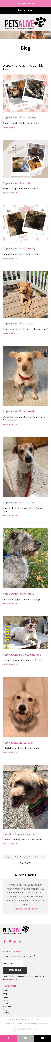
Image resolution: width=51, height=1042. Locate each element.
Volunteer (7, 1006)
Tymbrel (44, 1024)
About (5, 990)
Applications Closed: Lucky (18, 502)
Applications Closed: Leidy (18, 742)
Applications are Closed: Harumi (22, 654)
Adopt (5, 993)
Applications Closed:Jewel (18, 411)
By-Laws (11, 1019)
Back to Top (38, 1019)
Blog (5, 1009)
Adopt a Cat (26, 10)
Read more (9, 127)
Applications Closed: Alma (18, 594)
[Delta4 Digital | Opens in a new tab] (25, 1031)
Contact (6, 1012)
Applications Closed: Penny (19, 248)
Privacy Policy (21, 1019)
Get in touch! (12, 979)
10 (35, 857)
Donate (6, 1003)
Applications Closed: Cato (18, 323)
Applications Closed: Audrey (19, 117)
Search (30, 1019)
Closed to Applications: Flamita (21, 834)
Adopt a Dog (26, 3)
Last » (42, 857)
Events (6, 1000)
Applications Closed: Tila (17, 183)
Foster (5, 997)
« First (8, 857)
